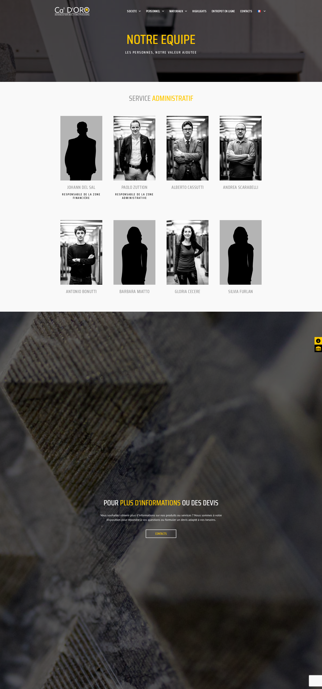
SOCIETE (132, 11)
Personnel (153, 11)
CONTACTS (246, 11)
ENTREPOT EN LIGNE (223, 11)
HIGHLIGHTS (199, 11)
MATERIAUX (176, 11)
